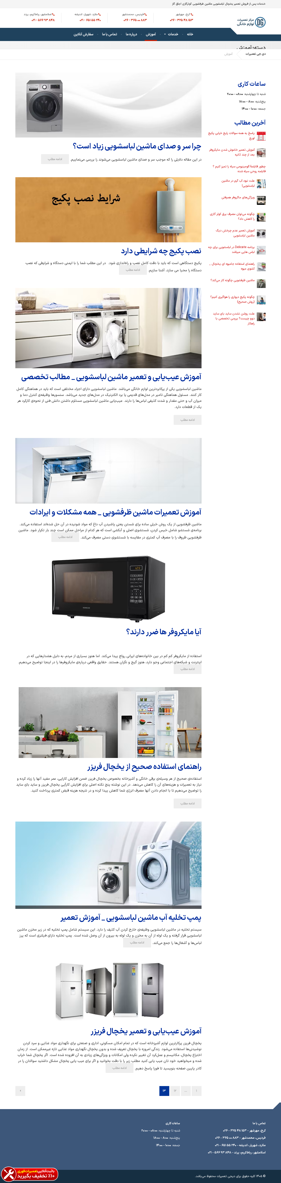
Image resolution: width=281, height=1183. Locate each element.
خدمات (173, 34)
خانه (190, 34)
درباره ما (131, 34)
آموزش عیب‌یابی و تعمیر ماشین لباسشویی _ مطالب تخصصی (111, 377)
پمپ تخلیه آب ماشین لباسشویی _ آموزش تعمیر (130, 918)
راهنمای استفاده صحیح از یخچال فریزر (144, 767)
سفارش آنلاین (83, 34)
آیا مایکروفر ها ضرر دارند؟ (163, 632)
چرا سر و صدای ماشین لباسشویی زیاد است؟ (137, 146)
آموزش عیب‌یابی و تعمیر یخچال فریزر (146, 1031)
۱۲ (175, 1091)
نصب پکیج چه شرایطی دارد (161, 251)
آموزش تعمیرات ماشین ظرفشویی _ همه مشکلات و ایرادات (115, 512)
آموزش (151, 34)
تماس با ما (109, 34)
